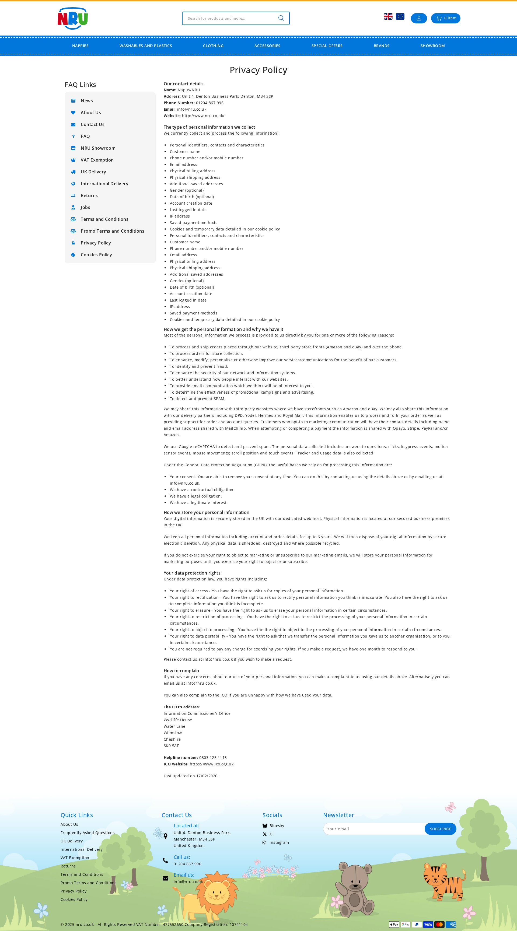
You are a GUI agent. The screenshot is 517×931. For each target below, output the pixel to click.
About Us (91, 113)
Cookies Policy (96, 255)
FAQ (85, 136)
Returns (89, 195)
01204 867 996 (187, 863)
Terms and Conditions (104, 219)
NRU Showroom (98, 148)
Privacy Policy (96, 243)
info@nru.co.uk (191, 109)
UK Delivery (93, 172)
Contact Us (92, 124)
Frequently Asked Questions (88, 832)
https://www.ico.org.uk (211, 763)
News (87, 101)
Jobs (85, 207)
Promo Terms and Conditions (112, 231)
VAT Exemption (97, 160)
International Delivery (104, 184)
